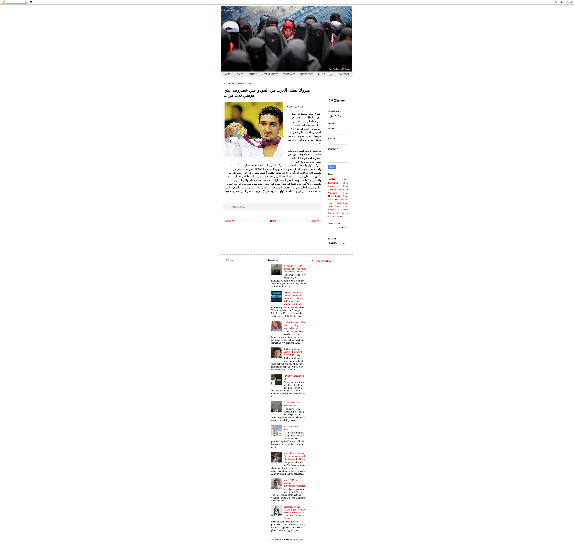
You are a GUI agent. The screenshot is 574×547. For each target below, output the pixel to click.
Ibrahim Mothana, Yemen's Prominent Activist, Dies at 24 (293, 351)
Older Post (315, 220)
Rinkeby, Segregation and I (294, 377)
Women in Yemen (338, 209)
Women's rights (338, 192)
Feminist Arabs (341, 206)
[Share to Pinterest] (243, 206)
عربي (332, 74)
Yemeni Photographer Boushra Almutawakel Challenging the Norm (294, 456)
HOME (227, 74)
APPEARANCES (270, 74)
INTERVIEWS (306, 74)
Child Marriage (335, 199)
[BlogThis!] (235, 206)
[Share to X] (238, 206)
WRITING (252, 74)
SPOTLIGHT (289, 74)
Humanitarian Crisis (338, 196)
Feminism (343, 189)
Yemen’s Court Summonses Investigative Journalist (294, 482)
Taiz (346, 199)
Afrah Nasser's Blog (229, 10)
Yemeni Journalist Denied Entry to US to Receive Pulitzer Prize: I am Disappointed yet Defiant (294, 512)
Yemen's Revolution (338, 181)
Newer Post (229, 220)
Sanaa (345, 186)
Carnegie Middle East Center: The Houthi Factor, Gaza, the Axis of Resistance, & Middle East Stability (294, 298)
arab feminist (334, 202)
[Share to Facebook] (241, 206)
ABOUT (239, 74)
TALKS (321, 74)
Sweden (332, 189)
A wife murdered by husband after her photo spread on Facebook (295, 268)
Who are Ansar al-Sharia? (292, 428)
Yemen (333, 178)
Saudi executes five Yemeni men (292, 404)
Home (273, 220)
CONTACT (344, 74)
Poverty (331, 213)
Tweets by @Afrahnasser (322, 260)
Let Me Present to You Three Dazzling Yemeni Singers (294, 325)
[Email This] (232, 206)
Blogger (299, 539)
